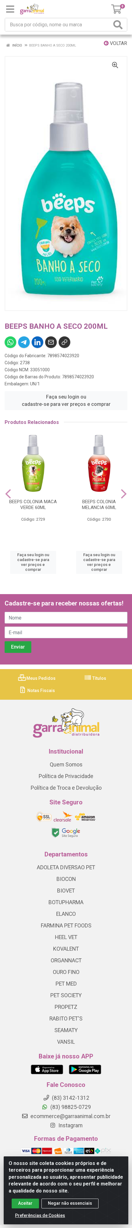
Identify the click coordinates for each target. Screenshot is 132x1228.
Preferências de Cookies (40, 1215)
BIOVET (66, 891)
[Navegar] (8, 494)
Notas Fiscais (40, 690)
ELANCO (66, 914)
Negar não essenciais (70, 1203)
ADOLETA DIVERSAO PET (66, 867)
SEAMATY (66, 1030)
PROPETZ (66, 1007)
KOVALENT (66, 949)
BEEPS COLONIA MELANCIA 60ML (99, 504)
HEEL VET (66, 937)
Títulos (98, 678)
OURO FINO (66, 972)
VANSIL (66, 1042)
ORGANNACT (66, 960)
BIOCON (66, 879)
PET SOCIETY (66, 995)
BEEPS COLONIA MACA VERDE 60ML (33, 504)
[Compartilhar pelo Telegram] (24, 342)
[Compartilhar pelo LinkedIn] (37, 342)
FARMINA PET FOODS (66, 926)
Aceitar (25, 1203)
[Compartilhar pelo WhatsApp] (10, 342)
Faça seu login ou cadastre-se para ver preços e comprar (66, 400)
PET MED (66, 984)
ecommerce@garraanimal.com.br (70, 1116)
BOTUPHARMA (66, 902)
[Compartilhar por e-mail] (51, 342)
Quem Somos (66, 765)
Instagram (70, 1125)
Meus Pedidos (40, 678)
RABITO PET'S (66, 1019)
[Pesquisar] (119, 24)
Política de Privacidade (66, 776)
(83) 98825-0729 (70, 1107)
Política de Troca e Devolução (66, 788)
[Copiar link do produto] (64, 342)
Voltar (118, 43)
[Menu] (10, 9)
